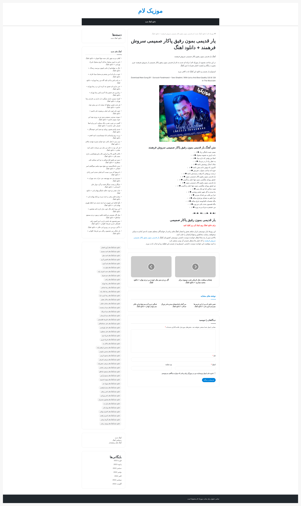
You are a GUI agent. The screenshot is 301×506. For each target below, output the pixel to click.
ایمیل (213, 364)
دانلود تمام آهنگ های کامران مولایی (110, 412)
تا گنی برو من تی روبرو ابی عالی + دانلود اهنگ (104, 227)
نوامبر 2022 (117, 472)
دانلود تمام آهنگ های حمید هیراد (111, 275)
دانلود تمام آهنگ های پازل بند (111, 403)
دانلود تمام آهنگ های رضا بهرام (111, 283)
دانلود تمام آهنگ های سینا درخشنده (110, 307)
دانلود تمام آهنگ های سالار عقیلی (110, 299)
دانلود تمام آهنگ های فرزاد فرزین (110, 339)
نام (214, 356)
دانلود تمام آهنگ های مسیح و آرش (110, 375)
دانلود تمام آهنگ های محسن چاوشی (109, 351)
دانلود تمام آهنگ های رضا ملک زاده (110, 291)
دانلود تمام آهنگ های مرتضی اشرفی (109, 359)
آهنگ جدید (118, 438)
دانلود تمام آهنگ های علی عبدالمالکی (109, 323)
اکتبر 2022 (118, 476)
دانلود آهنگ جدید (150, 22)
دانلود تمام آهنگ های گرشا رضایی (110, 420)
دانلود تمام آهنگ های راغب (112, 279)
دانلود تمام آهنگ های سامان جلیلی (110, 303)
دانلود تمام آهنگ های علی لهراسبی (110, 327)
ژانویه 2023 (118, 464)
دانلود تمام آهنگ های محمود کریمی (110, 355)
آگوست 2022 (117, 484)
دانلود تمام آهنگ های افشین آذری (110, 259)
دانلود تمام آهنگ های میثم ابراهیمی (110, 387)
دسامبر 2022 (117, 468)
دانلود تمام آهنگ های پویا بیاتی (111, 407)
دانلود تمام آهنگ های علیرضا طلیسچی (109, 319)
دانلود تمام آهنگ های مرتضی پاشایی (109, 367)
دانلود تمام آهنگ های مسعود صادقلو (109, 371)
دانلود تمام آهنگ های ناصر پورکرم (110, 395)
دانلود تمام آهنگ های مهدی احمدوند (110, 379)
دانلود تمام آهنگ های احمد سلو (111, 255)
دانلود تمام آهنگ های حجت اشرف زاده (109, 271)
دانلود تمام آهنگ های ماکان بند (111, 343)
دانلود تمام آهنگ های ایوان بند (111, 267)
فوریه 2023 (118, 460)
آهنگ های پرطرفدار (115, 443)
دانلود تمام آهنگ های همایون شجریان (109, 399)
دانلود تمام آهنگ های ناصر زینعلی (110, 391)
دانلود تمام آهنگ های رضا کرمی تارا (110, 295)
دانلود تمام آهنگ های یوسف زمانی (110, 424)
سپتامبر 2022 (117, 480)
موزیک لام (210, 34)
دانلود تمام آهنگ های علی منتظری (110, 331)
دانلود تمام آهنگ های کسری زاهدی (110, 416)
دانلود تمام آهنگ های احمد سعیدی (110, 251)
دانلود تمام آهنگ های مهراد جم (111, 383)
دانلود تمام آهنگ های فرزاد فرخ (111, 335)
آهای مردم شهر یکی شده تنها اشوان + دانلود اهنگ (103, 58)
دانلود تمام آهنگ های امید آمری (111, 263)
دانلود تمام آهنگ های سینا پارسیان (110, 315)
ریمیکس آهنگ (117, 440)
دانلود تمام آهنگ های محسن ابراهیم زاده (108, 347)
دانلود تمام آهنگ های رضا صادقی (110, 287)
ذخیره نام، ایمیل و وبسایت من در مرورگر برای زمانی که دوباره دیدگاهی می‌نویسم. (187, 373)
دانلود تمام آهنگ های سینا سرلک (110, 311)
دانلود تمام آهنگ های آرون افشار (110, 247)
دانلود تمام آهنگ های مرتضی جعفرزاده (109, 363)
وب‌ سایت (168, 364)
